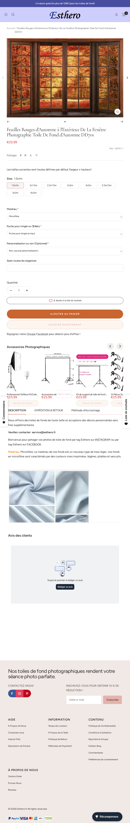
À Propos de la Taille (58, 732)
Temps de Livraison (57, 726)
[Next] (127, 78)
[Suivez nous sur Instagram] (19, 693)
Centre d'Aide (15, 776)
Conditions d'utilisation (100, 732)
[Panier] (124, 14)
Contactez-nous (16, 732)
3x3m (15, 192)
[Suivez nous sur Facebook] (12, 693)
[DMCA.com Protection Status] (48, 818)
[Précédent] (8, 121)
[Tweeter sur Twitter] (30, 155)
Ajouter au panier (22, 403)
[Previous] (110, 346)
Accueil (11, 28)
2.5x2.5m (107, 185)
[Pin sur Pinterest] (25, 155)
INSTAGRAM (103, 439)
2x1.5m (33, 185)
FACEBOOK (34, 444)
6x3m (34, 192)
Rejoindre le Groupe (98, 739)
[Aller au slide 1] (65, 121)
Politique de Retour (57, 739)
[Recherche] (13, 14)
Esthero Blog (95, 746)
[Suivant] (121, 121)
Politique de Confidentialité (102, 726)
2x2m (70, 185)
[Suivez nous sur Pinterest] (27, 693)
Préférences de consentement (103, 759)
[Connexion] (116, 14)
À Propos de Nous (17, 726)
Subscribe (112, 699)
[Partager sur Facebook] (20, 155)
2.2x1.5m (52, 185)
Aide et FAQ (14, 739)
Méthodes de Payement (60, 746)
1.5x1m (15, 185)
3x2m (88, 185)
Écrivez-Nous (14, 783)
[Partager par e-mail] (36, 155)
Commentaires (96, 752)
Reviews (12, 790)
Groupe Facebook (37, 334)
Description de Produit (19, 746)
